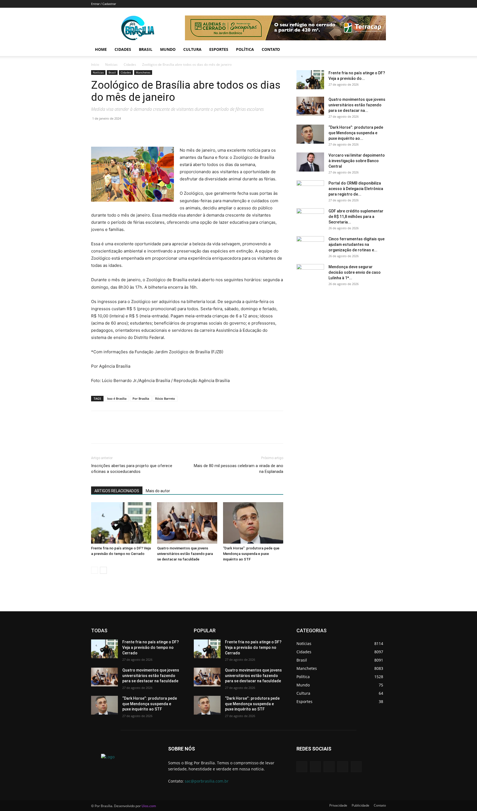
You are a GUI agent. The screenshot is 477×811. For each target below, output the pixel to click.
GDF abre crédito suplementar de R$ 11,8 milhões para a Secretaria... (355, 216)
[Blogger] (301, 766)
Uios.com (149, 806)
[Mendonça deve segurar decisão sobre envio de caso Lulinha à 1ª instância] (310, 273)
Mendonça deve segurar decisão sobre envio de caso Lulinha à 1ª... (354, 272)
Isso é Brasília (116, 398)
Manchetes (143, 72)
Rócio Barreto (165, 398)
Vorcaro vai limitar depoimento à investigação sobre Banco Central (356, 160)
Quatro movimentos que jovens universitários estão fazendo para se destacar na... (356, 105)
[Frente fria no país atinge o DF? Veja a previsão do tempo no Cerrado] (121, 523)
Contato (271, 49)
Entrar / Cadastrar (103, 4)
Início (95, 64)
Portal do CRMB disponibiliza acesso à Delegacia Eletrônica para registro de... (355, 188)
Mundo (168, 49)
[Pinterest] (122, 130)
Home (101, 49)
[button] (379, 49)
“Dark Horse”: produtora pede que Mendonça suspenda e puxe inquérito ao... (355, 133)
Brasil (145, 49)
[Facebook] (96, 130)
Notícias (111, 64)
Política (245, 49)
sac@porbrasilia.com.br (207, 781)
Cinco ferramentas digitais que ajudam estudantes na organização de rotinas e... (356, 244)
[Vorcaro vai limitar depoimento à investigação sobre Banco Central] (310, 162)
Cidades (123, 49)
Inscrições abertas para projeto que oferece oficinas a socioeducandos (131, 468)
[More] (147, 130)
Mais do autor (158, 491)
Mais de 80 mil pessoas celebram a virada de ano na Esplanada (238, 468)
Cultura (192, 49)
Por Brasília (140, 398)
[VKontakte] (356, 766)
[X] (109, 130)
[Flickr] (329, 766)
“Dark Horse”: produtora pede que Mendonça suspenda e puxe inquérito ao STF (251, 553)
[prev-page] (94, 570)
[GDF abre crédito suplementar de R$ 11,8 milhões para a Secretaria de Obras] (310, 218)
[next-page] (103, 570)
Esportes (218, 49)
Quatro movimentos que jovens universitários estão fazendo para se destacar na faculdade (185, 553)
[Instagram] (342, 766)
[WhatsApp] (134, 130)
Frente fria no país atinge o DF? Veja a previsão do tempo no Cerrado (150, 647)
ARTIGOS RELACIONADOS (116, 491)
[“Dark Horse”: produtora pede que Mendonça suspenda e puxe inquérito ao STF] (253, 523)
